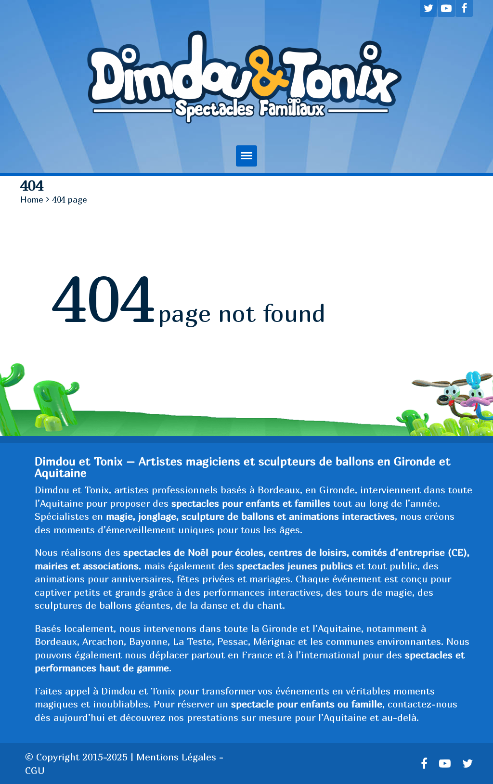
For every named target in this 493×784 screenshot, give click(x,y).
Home (31, 199)
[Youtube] (446, 8)
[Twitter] (428, 8)
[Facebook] (464, 8)
